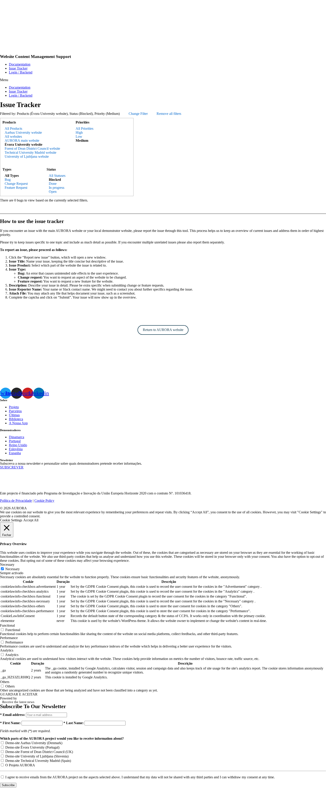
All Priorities (84, 128)
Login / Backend (20, 72)
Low (79, 136)
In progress (56, 187)
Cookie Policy (44, 500)
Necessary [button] (7, 564)
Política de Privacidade (16, 500)
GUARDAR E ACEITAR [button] (18, 694)
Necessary (12, 569)
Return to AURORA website (163, 330)
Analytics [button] (6, 650)
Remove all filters (169, 114)
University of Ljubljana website (27, 156)
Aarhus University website (23, 132)
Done (53, 183)
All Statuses (57, 175)
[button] (163, 80)
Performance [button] (9, 638)
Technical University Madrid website (30, 152)
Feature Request (16, 187)
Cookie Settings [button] (11, 520)
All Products (13, 128)
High (79, 132)
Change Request (16, 183)
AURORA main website (22, 140)
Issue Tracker (18, 68)
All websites (13, 136)
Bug (8, 179)
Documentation (19, 64)
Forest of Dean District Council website (32, 148)
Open (53, 191)
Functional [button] (7, 625)
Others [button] (4, 682)
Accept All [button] (30, 520)
